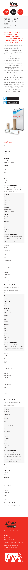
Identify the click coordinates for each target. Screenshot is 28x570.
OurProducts (13, 12)
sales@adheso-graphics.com (11, 545)
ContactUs (20, 12)
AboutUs (6, 12)
